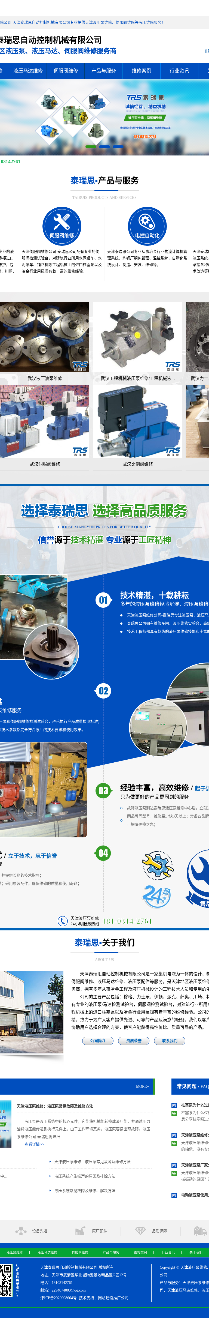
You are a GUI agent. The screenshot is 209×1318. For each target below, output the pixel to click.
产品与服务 (103, 71)
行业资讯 (179, 71)
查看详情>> (34, 1144)
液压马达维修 (28, 71)
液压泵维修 (15, 1252)
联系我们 (169, 1041)
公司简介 (98, 1041)
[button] (90, 146)
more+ (142, 1087)
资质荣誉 (134, 1041)
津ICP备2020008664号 (58, 1298)
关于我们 (195, 1252)
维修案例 (141, 71)
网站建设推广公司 (113, 1298)
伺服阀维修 (66, 71)
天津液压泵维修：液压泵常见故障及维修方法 (55, 1106)
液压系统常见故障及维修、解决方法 (84, 1191)
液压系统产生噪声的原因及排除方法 (84, 1176)
